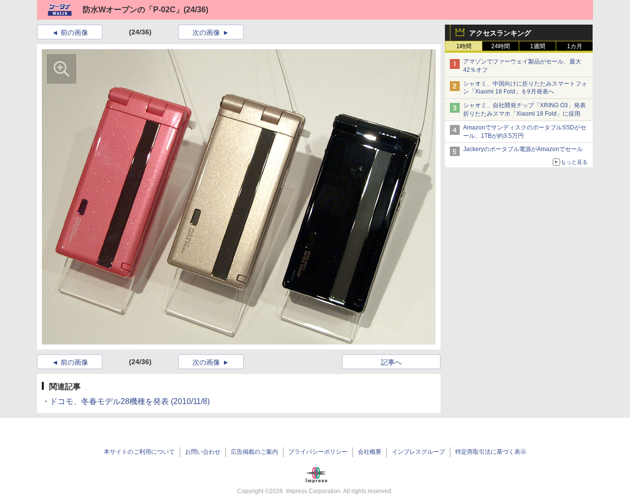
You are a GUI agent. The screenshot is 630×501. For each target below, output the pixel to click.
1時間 (464, 46)
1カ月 (574, 46)
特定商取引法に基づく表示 (490, 451)
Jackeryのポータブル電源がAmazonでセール (523, 149)
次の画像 (206, 32)
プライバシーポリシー (317, 451)
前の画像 (74, 32)
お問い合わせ (202, 451)
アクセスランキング (500, 33)
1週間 (537, 46)
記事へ (391, 362)
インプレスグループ (418, 451)
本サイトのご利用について (139, 451)
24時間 (500, 46)
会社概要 (369, 451)
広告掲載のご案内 (254, 451)
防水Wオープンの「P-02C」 (133, 9)
